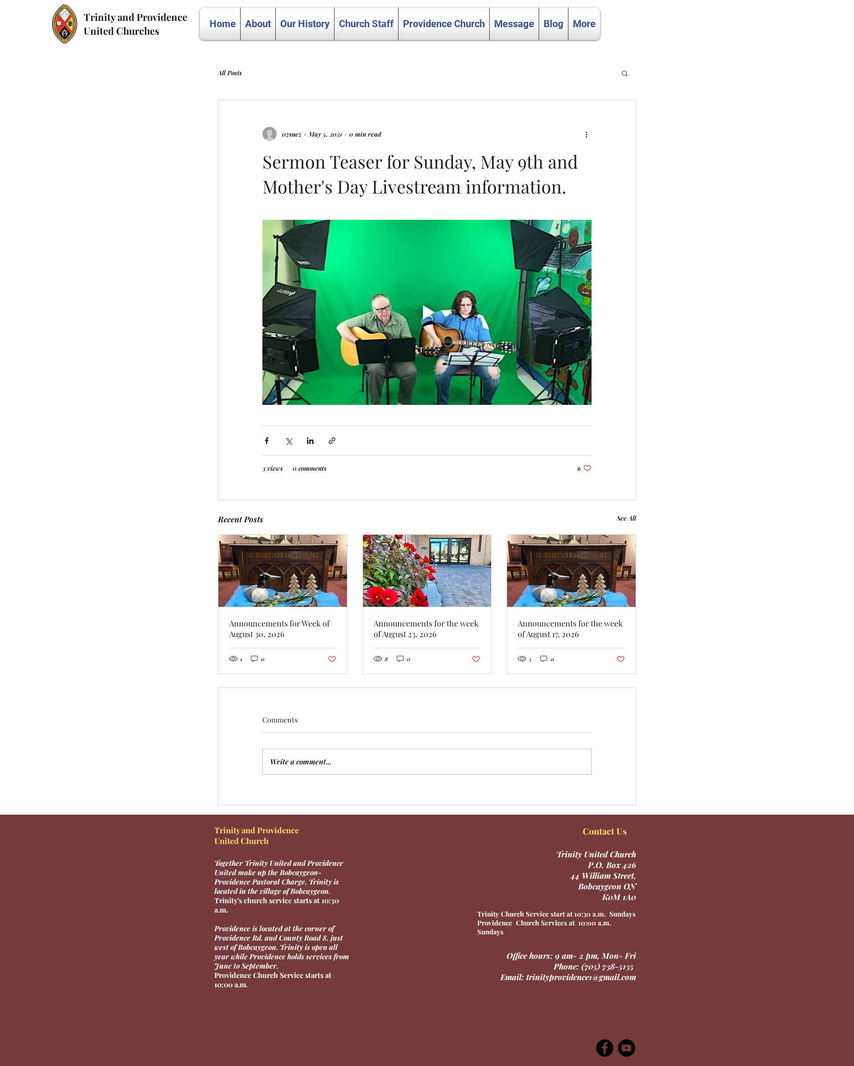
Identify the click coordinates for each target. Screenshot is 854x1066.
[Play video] (427, 312)
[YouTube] (626, 1048)
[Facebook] (604, 1048)
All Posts (230, 73)
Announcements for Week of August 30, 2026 (279, 628)
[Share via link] (332, 440)
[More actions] (586, 134)
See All (626, 518)
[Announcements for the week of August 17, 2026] (571, 571)
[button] (624, 73)
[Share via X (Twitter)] (288, 440)
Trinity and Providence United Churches (135, 23)
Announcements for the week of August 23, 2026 (426, 628)
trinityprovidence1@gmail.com (581, 977)
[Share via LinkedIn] (310, 440)
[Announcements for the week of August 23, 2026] (427, 571)
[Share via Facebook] (266, 440)
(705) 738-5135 (608, 966)
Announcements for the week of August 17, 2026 (570, 628)
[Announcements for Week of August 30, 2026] (282, 571)
